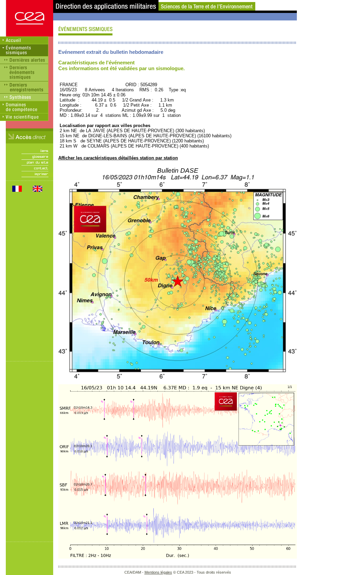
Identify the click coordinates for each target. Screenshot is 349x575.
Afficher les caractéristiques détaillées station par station (118, 157)
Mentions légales (158, 572)
